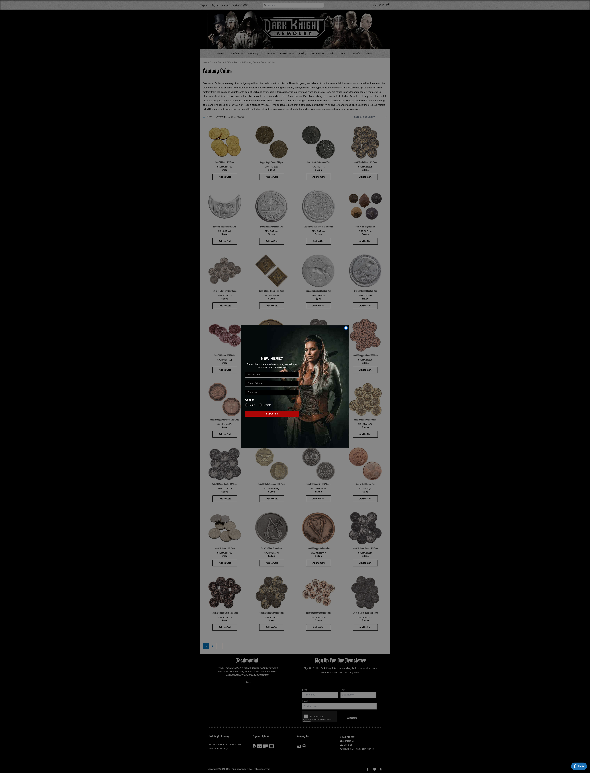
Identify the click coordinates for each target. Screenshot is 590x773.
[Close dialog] (346, 328)
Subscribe (272, 413)
